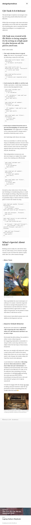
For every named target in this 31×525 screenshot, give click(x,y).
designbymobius (9, 3)
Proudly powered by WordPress (9, 523)
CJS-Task (6, 36)
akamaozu (16, 419)
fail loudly (18, 373)
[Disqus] (15, 441)
